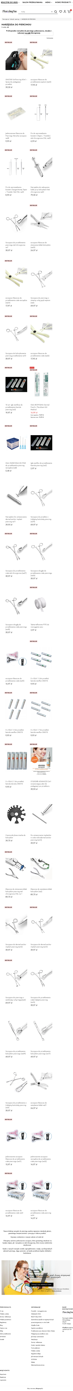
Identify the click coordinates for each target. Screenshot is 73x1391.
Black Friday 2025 (36, 1317)
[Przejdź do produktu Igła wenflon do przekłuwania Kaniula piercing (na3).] (41, 442)
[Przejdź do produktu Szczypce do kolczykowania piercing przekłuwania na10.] (16, 333)
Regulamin (48, 1289)
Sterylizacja (34, 1339)
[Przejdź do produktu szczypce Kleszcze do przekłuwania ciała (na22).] (41, 333)
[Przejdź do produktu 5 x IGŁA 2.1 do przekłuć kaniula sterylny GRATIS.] (16, 761)
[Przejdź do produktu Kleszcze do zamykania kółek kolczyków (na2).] (41, 868)
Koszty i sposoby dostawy (38, 1345)
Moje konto (3, 1374)
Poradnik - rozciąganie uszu (39, 1311)
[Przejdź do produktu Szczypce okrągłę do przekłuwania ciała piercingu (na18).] (16, 604)
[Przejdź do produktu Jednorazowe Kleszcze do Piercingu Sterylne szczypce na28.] (16, 113)
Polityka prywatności (5, 1320)
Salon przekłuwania (5, 1334)
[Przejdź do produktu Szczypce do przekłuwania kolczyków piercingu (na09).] (16, 1030)
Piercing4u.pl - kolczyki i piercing (10, 19)
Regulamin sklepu (36, 1354)
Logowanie (3, 1380)
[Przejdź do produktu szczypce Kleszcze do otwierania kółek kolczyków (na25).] (41, 222)
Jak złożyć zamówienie (37, 1337)
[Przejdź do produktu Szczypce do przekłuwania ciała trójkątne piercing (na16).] (41, 977)
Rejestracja (3, 1377)
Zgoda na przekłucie (37, 1328)
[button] (55, 11)
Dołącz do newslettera (41, 1284)
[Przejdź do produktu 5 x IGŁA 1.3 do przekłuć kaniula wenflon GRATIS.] (41, 658)
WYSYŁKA (3, 1337)
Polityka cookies (4, 1314)
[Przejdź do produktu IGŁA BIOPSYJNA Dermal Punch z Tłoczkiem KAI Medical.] (41, 384)
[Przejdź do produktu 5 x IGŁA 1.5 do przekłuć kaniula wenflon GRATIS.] (16, 709)
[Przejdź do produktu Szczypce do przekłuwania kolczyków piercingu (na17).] (41, 1030)
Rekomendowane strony (37, 1365)
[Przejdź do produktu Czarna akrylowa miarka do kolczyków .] (16, 814)
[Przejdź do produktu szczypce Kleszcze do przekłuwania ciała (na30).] (16, 658)
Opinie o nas (3, 1328)
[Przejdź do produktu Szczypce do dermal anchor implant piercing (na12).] (16, 924)
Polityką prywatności (56, 1291)
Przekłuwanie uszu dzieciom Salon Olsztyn (43, 1331)
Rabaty (33, 1362)
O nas (1, 1311)
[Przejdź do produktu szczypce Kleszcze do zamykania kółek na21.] (41, 1082)
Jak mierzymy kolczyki (37, 1356)
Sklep (1, 1331)
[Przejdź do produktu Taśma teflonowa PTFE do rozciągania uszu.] (41, 604)
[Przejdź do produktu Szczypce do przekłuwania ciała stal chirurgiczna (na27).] (16, 550)
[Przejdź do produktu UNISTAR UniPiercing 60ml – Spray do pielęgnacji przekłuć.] (16, 59)
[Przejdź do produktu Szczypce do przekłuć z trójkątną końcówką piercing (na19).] (41, 496)
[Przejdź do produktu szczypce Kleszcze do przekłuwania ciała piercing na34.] (41, 1190)
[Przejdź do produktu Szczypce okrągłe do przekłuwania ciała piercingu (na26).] (41, 550)
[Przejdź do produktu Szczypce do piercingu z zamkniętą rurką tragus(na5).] (16, 977)
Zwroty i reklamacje (5, 1317)
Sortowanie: (50, 38)
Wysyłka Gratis (35, 1325)
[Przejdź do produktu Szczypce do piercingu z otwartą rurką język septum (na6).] (41, 277)
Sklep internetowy (34, 1388)
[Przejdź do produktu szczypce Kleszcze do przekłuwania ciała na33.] (16, 1190)
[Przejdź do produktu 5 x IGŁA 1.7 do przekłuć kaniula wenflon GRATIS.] (41, 709)
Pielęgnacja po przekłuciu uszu (39, 1334)
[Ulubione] (60, 11)
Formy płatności (35, 1348)
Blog (1, 1325)
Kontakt (2, 1339)
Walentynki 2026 (36, 1314)
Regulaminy (3, 1322)
